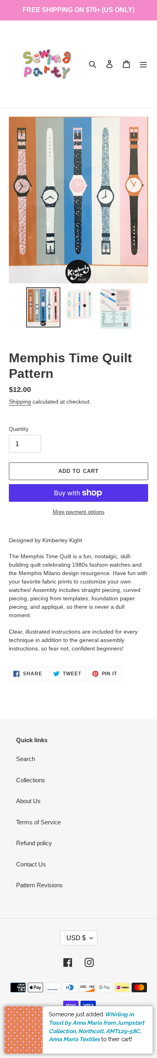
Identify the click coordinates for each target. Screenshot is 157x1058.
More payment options (79, 512)
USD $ (76, 938)
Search (25, 758)
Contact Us (31, 864)
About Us (28, 801)
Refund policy (34, 843)
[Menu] (143, 64)
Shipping (20, 401)
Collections (30, 780)
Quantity (19, 429)
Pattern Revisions (39, 885)
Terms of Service (38, 822)
